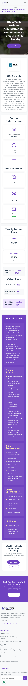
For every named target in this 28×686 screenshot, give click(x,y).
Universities (10, 8)
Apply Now (14, 46)
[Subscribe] (25, 678)
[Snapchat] (20, 623)
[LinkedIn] (13, 623)
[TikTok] (16, 623)
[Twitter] (7, 623)
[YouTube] (10, 623)
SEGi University (19, 8)
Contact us (14, 595)
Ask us (14, 566)
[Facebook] (1, 623)
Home (2, 8)
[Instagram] (4, 623)
